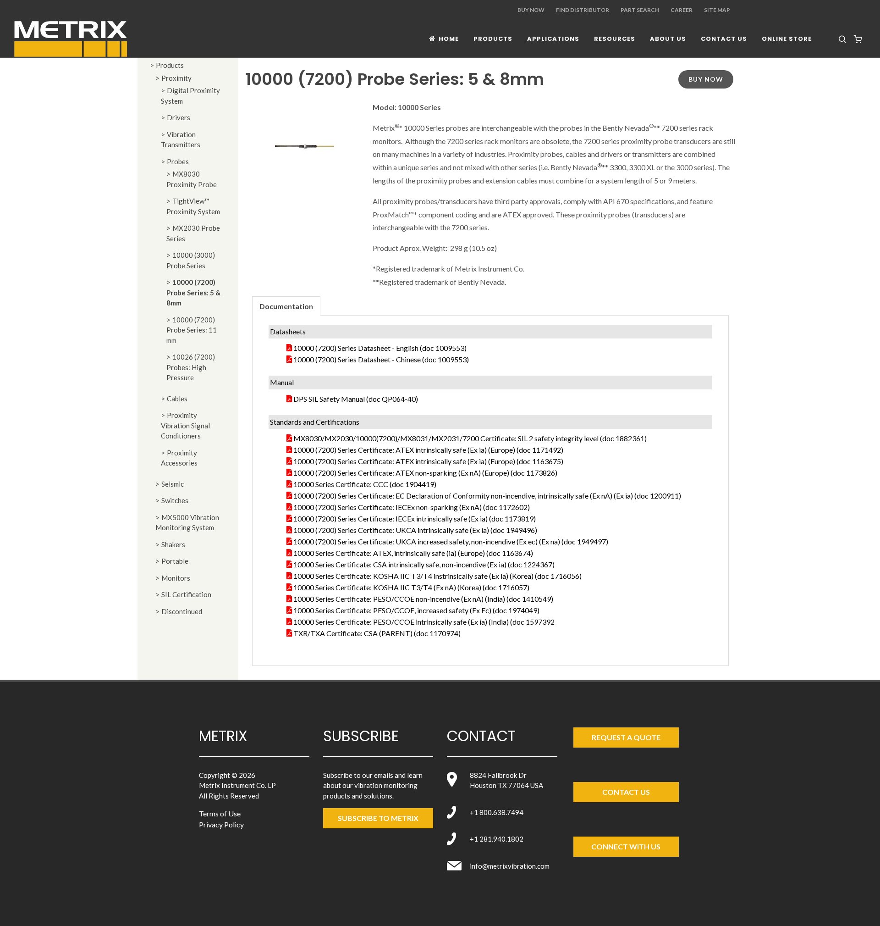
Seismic (172, 484)
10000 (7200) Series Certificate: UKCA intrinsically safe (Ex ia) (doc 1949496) (415, 530)
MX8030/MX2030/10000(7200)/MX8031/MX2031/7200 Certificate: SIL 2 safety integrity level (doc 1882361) (470, 438)
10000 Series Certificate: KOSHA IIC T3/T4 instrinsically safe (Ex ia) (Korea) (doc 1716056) (437, 575)
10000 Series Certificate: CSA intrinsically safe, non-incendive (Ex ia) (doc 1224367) (424, 564)
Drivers (178, 117)
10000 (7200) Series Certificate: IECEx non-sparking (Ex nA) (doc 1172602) (411, 507)
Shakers (173, 544)
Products (170, 65)
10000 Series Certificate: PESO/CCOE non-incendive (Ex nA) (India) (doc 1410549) (423, 598)
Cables (177, 398)
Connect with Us (625, 846)
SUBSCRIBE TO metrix (378, 818)
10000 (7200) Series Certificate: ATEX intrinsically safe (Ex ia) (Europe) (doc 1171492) (428, 449)
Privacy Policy (221, 824)
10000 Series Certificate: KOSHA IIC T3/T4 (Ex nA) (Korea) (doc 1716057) (411, 587)
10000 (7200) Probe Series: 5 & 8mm (193, 292)
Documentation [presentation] (286, 306)
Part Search (640, 9)
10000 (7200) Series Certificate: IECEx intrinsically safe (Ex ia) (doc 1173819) (414, 518)
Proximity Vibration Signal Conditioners (185, 425)
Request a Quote (626, 737)
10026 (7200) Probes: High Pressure (190, 367)
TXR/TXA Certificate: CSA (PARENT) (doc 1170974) (377, 633)
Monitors (175, 578)
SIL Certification (186, 594)
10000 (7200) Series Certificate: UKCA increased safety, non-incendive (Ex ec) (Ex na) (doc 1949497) (450, 541)
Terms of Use (220, 813)
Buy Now (530, 9)
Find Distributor (582, 9)
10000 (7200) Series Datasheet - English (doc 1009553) (380, 348)
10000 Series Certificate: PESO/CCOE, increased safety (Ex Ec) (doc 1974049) (416, 610)
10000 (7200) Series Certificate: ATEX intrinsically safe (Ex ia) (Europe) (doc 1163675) (428, 461)
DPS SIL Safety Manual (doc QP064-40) (355, 398)
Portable (174, 561)
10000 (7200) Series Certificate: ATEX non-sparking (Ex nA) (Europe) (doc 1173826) (425, 472)
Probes (178, 161)
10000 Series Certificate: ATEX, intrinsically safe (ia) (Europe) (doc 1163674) (413, 553)
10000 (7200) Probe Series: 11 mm (191, 330)
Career (682, 9)
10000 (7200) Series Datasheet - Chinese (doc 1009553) (381, 359)
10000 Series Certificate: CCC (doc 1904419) (364, 484)
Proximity (176, 78)
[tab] (286, 305)
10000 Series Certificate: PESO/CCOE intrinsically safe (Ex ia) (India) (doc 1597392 (424, 621)
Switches (174, 500)
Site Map (717, 9)
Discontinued (181, 611)
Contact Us (626, 791)
